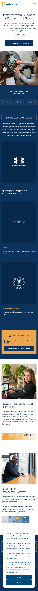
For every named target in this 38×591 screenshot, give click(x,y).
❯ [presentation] (35, 102)
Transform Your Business (19, 348)
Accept (19, 577)
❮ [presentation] (2, 102)
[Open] (34, 4)
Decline (19, 582)
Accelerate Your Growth (19, 43)
